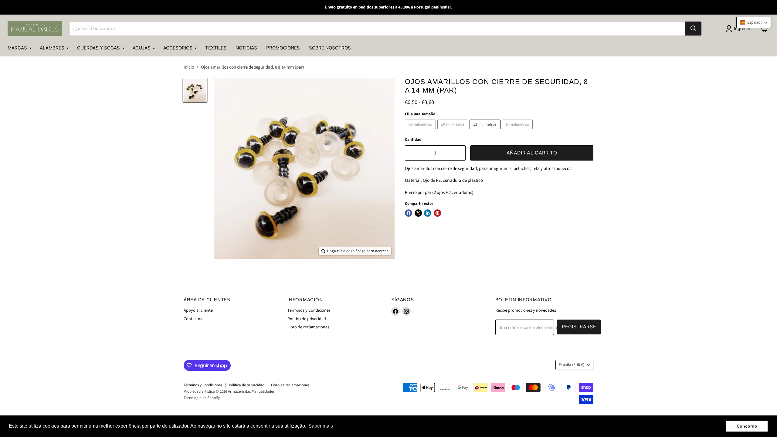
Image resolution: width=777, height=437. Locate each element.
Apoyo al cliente (198, 310)
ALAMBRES (53, 48)
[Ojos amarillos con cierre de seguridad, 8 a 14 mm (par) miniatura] (195, 90)
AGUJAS (142, 48)
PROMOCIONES (283, 48)
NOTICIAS (246, 48)
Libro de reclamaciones (308, 327)
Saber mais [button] (320, 426)
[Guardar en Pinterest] (437, 213)
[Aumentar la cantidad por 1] (458, 153)
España (571, 365)
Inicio (189, 67)
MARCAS (18, 48)
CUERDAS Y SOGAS (99, 48)
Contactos (193, 319)
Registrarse (579, 327)
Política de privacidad (306, 319)
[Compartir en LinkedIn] (427, 213)
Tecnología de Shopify (202, 398)
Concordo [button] (747, 426)
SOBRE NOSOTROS (330, 48)
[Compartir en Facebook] (408, 213)
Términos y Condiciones (309, 310)
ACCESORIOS (178, 48)
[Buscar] (693, 29)
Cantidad (413, 139)
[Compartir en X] (418, 213)
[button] (754, 22)
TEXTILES (215, 48)
